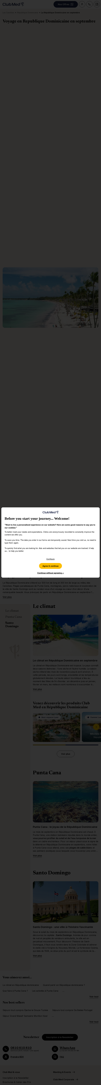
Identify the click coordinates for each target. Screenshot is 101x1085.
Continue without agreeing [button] (50, 572)
